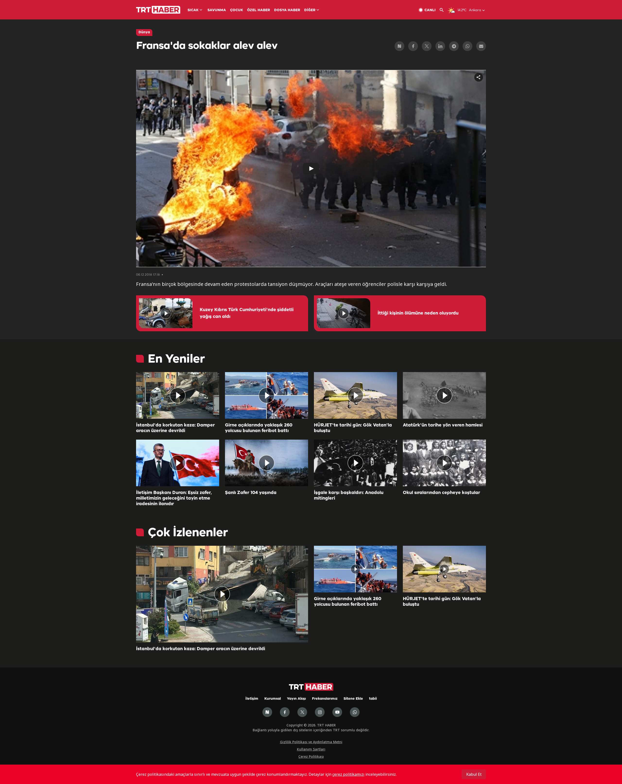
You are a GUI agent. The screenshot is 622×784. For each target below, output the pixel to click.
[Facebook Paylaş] (413, 46)
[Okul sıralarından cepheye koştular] (444, 463)
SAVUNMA (216, 10)
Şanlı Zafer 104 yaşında (250, 492)
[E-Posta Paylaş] (481, 46)
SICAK (193, 10)
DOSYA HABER (287, 10)
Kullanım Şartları (311, 749)
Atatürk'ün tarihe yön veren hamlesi (443, 425)
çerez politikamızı (348, 774)
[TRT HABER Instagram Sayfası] (320, 712)
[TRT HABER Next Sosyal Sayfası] (267, 712)
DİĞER (309, 10)
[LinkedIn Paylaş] (440, 46)
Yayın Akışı (296, 699)
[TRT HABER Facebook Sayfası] (285, 712)
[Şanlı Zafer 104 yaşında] (266, 463)
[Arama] (443, 10)
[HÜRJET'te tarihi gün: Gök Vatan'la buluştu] (355, 395)
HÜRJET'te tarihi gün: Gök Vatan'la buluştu (353, 428)
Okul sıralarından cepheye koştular (441, 492)
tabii (373, 699)
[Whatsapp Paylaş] (467, 46)
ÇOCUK (236, 10)
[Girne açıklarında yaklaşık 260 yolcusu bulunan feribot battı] (266, 395)
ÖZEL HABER (258, 10)
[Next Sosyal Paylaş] (399, 46)
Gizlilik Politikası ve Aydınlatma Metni (311, 742)
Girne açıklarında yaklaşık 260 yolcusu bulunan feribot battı (258, 428)
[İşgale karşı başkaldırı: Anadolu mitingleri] (355, 463)
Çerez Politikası (311, 756)
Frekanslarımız (324, 699)
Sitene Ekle (353, 699)
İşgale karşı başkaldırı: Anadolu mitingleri (348, 495)
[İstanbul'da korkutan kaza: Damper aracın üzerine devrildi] (177, 395)
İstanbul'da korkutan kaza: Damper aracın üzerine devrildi (175, 428)
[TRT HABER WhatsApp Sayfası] (355, 712)
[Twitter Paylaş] (427, 46)
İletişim (251, 699)
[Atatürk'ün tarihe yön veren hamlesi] (444, 395)
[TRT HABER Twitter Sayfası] (302, 712)
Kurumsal (272, 699)
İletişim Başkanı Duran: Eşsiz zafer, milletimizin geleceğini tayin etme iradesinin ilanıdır (174, 498)
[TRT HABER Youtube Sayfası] (337, 712)
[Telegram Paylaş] (454, 46)
